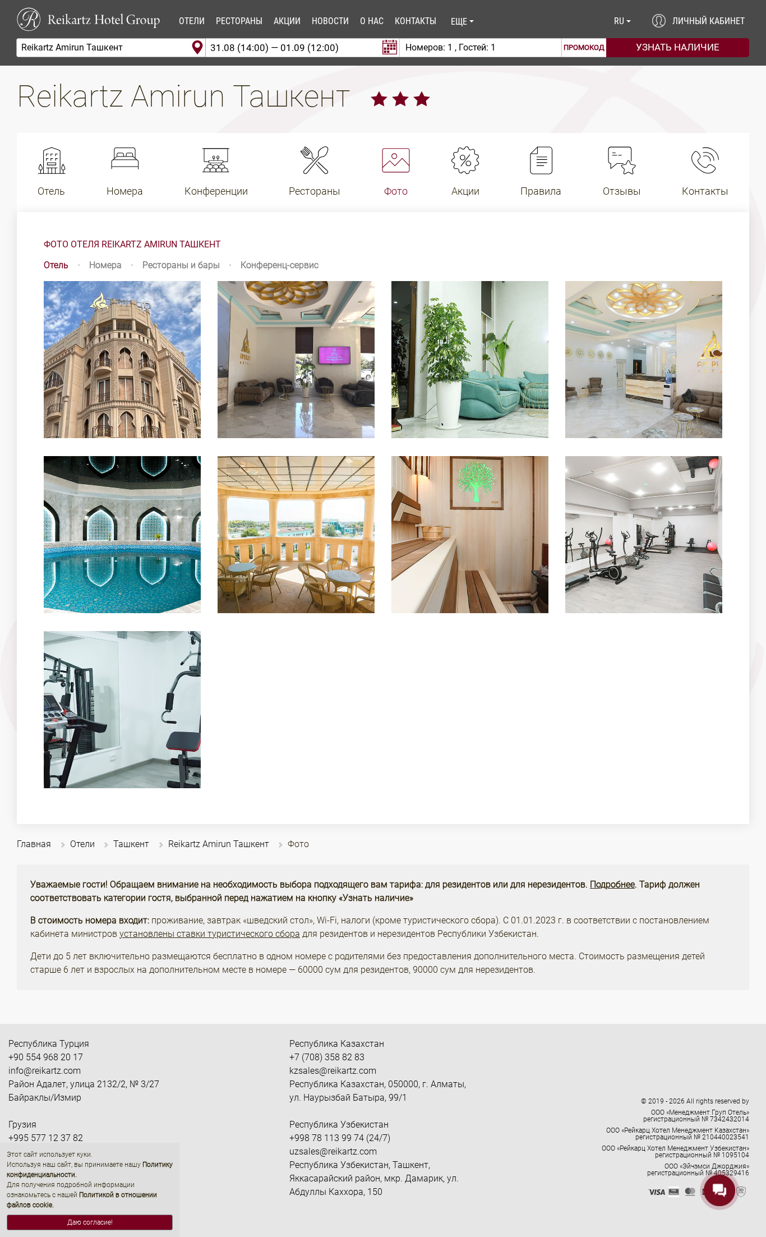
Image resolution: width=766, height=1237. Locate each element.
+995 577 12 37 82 (45, 1138)
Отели (192, 21)
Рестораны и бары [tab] (181, 265)
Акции (287, 21)
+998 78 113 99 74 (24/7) (339, 1138)
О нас (372, 21)
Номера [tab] (105, 265)
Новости (330, 21)
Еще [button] (459, 21)
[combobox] (111, 47)
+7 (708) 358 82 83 (326, 1057)
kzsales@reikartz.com (332, 1070)
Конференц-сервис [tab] (280, 265)
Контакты (415, 21)
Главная (34, 844)
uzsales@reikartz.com (333, 1151)
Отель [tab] (56, 265)
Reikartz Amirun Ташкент (218, 844)
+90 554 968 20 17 (45, 1057)
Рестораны (239, 21)
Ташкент (131, 844)
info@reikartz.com (44, 1070)
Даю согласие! (90, 1222)
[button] (622, 21)
